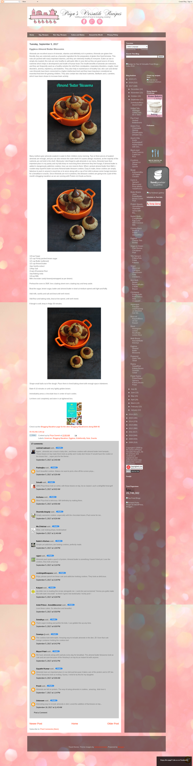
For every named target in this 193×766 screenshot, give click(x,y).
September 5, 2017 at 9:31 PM (48, 661)
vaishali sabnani (43, 448)
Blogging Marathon (60, 438)
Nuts (88, 438)
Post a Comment (40, 713)
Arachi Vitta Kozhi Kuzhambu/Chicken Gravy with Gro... (137, 142)
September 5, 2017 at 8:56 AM (48, 504)
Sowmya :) (40, 634)
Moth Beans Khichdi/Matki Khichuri (137, 341)
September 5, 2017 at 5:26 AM (48, 475)
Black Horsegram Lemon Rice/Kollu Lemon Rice (136, 330)
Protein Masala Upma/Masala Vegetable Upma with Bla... (137, 208)
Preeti (38, 686)
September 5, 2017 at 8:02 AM (48, 489)
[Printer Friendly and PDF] (32, 435)
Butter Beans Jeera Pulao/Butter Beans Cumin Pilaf (137, 196)
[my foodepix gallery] (155, 193)
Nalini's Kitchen (42, 541)
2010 (131, 435)
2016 (131, 414)
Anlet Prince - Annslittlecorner (49, 605)
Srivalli (39, 482)
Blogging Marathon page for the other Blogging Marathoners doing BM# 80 (70, 427)
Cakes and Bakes (77, 35)
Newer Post (35, 723)
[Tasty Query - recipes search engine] (154, 205)
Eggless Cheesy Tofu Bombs (136, 240)
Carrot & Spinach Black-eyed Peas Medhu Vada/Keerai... (137, 184)
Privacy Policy (112, 35)
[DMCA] (133, 472)
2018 (131, 83)
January (134, 410)
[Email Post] (75, 435)
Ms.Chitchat (41, 526)
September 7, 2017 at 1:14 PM (48, 693)
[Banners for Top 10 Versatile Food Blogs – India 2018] (145, 66)
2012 (131, 428)
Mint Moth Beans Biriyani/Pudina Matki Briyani (137, 284)
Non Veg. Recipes (60, 35)
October (134, 96)
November (135, 93)
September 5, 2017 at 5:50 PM (48, 612)
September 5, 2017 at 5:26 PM (48, 597)
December (135, 89)
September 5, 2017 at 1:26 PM (48, 548)
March (133, 403)
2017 (131, 86)
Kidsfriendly (80, 438)
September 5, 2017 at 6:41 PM (48, 644)
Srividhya (40, 620)
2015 (131, 418)
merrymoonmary (100, 747)
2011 (131, 432)
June (133, 393)
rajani (38, 556)
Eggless (72, 438)
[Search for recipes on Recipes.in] (133, 498)
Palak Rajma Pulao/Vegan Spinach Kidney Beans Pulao (137, 380)
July (133, 389)
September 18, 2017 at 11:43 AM (49, 707)
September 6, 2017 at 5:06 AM (48, 678)
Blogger (121, 747)
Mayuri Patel (41, 651)
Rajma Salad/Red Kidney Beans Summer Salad (137, 368)
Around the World (96, 35)
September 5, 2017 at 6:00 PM (48, 626)
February (134, 407)
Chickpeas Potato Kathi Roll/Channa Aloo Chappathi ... (136, 296)
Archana (39, 497)
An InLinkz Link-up (36, 432)
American (48, 438)
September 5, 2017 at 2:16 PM (48, 565)
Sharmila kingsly (43, 512)
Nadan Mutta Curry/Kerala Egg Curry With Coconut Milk (137, 220)
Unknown (40, 701)
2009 (131, 439)
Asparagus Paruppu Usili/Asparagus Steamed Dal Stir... (137, 308)
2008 (131, 442)
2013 (131, 425)
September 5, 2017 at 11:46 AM (48, 533)
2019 (131, 79)
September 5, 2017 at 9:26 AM (48, 519)
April (133, 400)
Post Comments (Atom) (49, 729)
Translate (144, 49)
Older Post (113, 723)
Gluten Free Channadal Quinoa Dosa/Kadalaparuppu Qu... (137, 130)
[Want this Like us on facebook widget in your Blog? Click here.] (190, 764)
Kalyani (39, 588)
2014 (131, 421)
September (135, 100)
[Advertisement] (143, 522)
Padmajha (40, 468)
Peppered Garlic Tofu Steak (136, 358)
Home (32, 35)
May (133, 396)
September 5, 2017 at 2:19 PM (48, 580)
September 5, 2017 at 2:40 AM (48, 460)
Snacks (94, 438)
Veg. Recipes (43, 35)
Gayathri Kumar (42, 669)
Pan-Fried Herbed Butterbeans (136, 120)
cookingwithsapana (44, 573)
